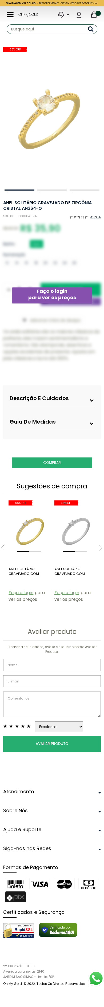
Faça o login (52, 294)
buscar (92, 29)
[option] (50, 117)
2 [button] (52, 190)
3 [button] (84, 190)
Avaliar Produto (52, 743)
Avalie (95, 217)
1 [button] (19, 190)
